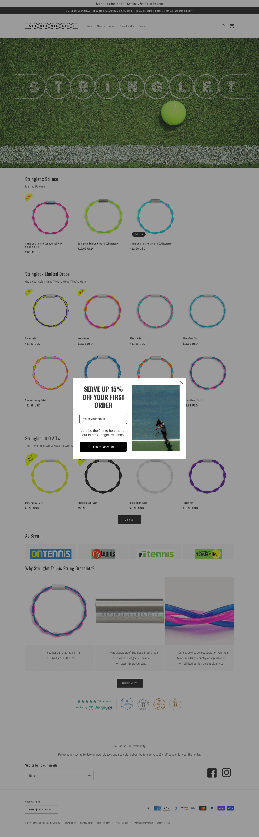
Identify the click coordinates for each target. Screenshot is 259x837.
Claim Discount (103, 447)
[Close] (181, 382)
